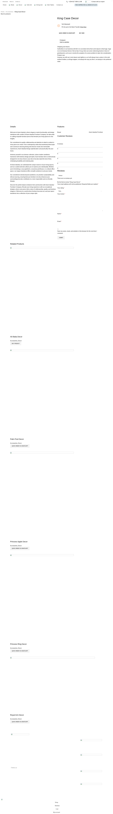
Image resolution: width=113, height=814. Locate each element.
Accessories (9, 11)
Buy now (81, 33)
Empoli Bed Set (85, 751)
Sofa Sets (59, 746)
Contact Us (37, 743)
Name (59, 213)
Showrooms (37, 746)
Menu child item (61, 754)
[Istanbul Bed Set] (91, 760)
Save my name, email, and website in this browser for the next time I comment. (77, 232)
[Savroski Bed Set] (91, 788)
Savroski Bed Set (85, 794)
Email (59, 221)
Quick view (17, 726)
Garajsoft (35, 797)
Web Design (27, 797)
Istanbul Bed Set (85, 768)
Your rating (61, 188)
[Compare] (12, 726)
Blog (35, 749)
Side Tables (60, 752)
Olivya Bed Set (84, 781)
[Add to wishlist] (12, 712)
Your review (61, 194)
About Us (36, 740)
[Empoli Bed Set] (91, 745)
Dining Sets (60, 749)
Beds (58, 740)
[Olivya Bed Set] (91, 775)
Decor (58, 743)
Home (3, 11)
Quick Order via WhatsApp (67, 33)
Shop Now (83, 27)
